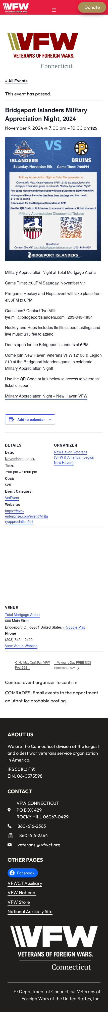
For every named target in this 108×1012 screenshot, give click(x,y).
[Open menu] (54, 10)
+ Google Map (74, 627)
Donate (92, 7)
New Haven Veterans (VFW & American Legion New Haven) (74, 457)
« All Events (16, 81)
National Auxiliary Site (30, 911)
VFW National (22, 892)
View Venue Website (21, 645)
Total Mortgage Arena (22, 614)
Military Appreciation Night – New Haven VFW (46, 396)
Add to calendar (31, 419)
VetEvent (12, 497)
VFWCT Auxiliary (25, 883)
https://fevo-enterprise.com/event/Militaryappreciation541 (26, 516)
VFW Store (19, 902)
